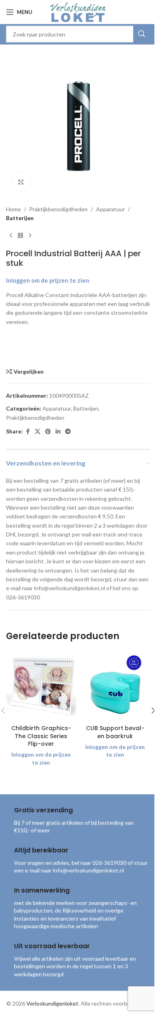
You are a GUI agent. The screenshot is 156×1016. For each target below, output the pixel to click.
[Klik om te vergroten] (21, 182)
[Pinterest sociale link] (48, 431)
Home (13, 209)
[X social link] (37, 431)
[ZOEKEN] (141, 34)
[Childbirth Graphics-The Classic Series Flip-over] (41, 686)
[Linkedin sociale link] (58, 431)
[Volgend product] (30, 236)
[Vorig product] (11, 236)
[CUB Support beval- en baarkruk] (115, 686)
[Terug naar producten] (20, 236)
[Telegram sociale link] (68, 431)
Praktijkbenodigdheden (58, 209)
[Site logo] (78, 11)
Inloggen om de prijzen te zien (47, 280)
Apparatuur (110, 209)
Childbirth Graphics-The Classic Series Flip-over (41, 736)
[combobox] (78, 34)
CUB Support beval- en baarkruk (115, 732)
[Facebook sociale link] (27, 431)
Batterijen (20, 218)
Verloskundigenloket (52, 1003)
